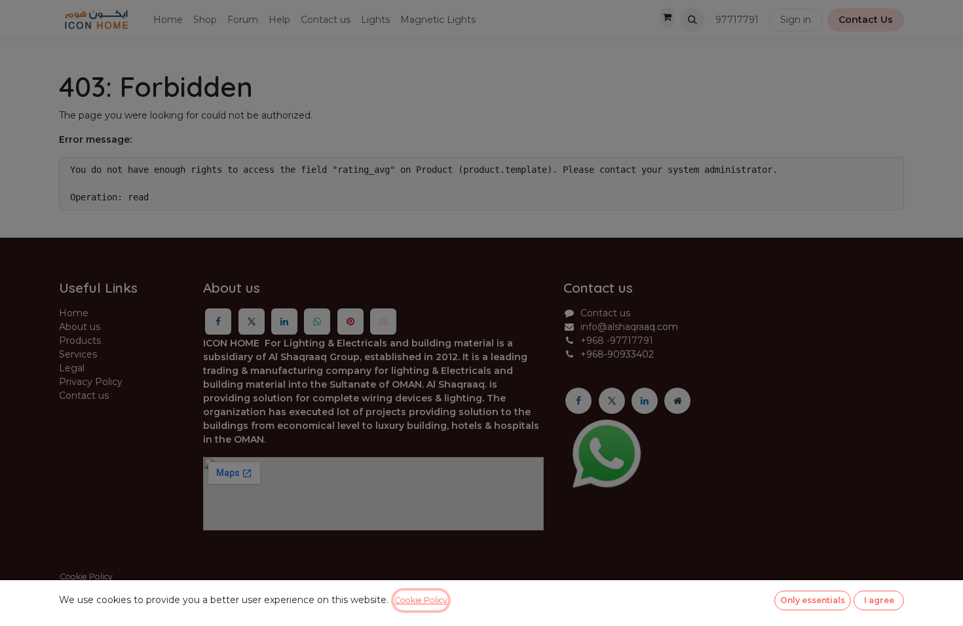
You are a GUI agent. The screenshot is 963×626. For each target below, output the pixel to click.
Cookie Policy (420, 600)
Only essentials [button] (812, 600)
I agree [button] (879, 600)
